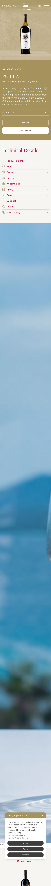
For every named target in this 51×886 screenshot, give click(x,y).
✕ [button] (43, 815)
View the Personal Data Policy (18, 838)
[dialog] (25, 835)
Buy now (25, 122)
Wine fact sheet (25, 130)
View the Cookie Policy (16, 835)
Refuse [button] (25, 849)
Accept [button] (25, 843)
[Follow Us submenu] (15, 6)
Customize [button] (25, 855)
